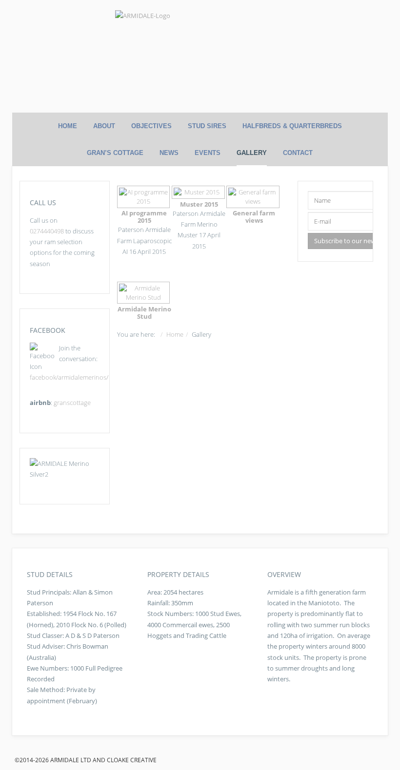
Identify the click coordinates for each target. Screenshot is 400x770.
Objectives (151, 126)
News (169, 152)
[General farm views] (253, 197)
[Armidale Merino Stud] (144, 293)
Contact (298, 152)
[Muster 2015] (199, 192)
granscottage (72, 402)
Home (67, 126)
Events (207, 152)
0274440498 (47, 231)
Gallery (252, 152)
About (104, 126)
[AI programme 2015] (144, 197)
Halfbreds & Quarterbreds (292, 126)
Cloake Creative (132, 760)
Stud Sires (207, 126)
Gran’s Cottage (115, 152)
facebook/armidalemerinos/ (69, 377)
